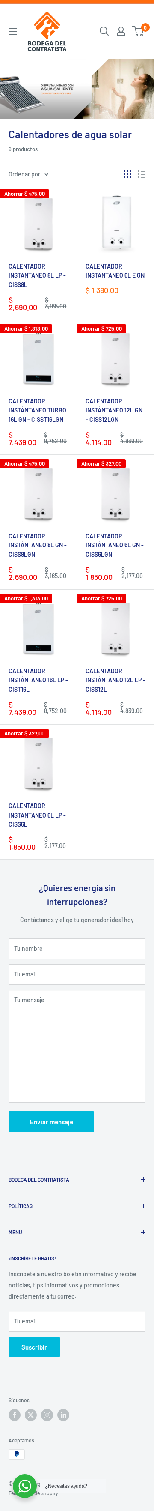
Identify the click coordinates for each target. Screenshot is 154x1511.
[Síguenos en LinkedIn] (63, 1415)
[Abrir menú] (13, 31)
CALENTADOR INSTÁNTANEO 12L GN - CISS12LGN (114, 410)
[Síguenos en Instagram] (47, 1415)
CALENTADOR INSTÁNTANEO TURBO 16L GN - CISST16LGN (37, 410)
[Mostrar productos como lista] (141, 174)
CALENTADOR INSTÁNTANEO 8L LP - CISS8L (37, 275)
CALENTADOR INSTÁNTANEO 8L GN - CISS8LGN (38, 545)
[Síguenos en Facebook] (15, 1415)
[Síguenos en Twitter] (31, 1415)
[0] (138, 31)
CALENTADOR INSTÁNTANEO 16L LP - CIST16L (38, 680)
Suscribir (34, 1347)
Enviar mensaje (51, 1122)
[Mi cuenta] (121, 31)
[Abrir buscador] (104, 31)
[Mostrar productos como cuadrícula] (127, 174)
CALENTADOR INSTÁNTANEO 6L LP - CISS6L (37, 815)
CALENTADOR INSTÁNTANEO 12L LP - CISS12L (115, 680)
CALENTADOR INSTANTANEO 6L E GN (115, 271)
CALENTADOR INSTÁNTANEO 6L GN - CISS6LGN (115, 545)
